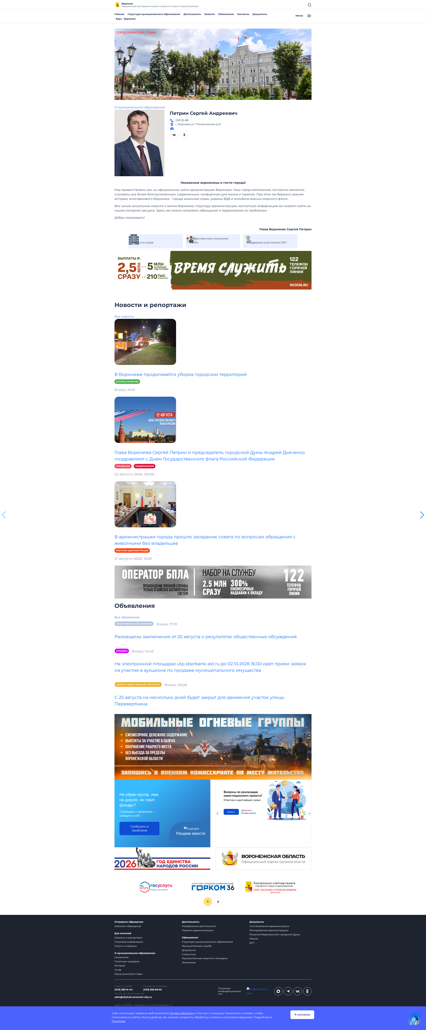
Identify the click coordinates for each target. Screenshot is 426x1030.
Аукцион (121, 651)
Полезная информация (128, 941)
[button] (422, 515)
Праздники (123, 466)
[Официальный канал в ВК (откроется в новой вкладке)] (298, 991)
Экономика (189, 962)
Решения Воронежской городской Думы (274, 934)
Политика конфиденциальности (229, 991)
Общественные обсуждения (134, 623)
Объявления (226, 14)
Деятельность (192, 14)
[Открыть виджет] (414, 1018)
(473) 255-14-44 (123, 989)
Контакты (243, 14)
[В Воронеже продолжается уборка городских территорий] (145, 341)
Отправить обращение (128, 922)
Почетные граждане (126, 961)
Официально (190, 937)
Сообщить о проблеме (139, 828)
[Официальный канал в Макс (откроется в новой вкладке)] (278, 991)
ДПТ (252, 942)
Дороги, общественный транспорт (138, 684)
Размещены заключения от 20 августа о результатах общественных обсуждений (205, 636)
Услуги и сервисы (125, 945)
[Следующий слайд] (310, 814)
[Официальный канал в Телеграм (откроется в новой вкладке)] (288, 991)
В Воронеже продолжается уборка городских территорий (180, 374)
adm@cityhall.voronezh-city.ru (133, 997)
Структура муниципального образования (154, 14)
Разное (253, 938)
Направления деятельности (199, 926)
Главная (119, 14)
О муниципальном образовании (139, 107)
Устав (117, 969)
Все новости (124, 316)
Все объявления (127, 617)
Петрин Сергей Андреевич (203, 113)
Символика (121, 957)
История (119, 965)
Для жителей (122, 933)
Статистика (189, 954)
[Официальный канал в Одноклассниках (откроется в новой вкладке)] (307, 991)
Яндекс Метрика (181, 1013)
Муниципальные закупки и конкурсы (204, 958)
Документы (260, 14)
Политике (118, 1021)
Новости (209, 14)
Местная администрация (132, 550)
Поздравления (144, 466)
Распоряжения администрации (268, 930)
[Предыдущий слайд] (217, 814)
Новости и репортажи (128, 937)
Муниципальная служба (196, 945)
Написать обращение (127, 926)
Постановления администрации (269, 926)
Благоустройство (127, 381)
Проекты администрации (197, 930)
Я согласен (302, 1014)
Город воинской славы (128, 973)
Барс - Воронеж (126, 18)
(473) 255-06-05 (152, 989)
